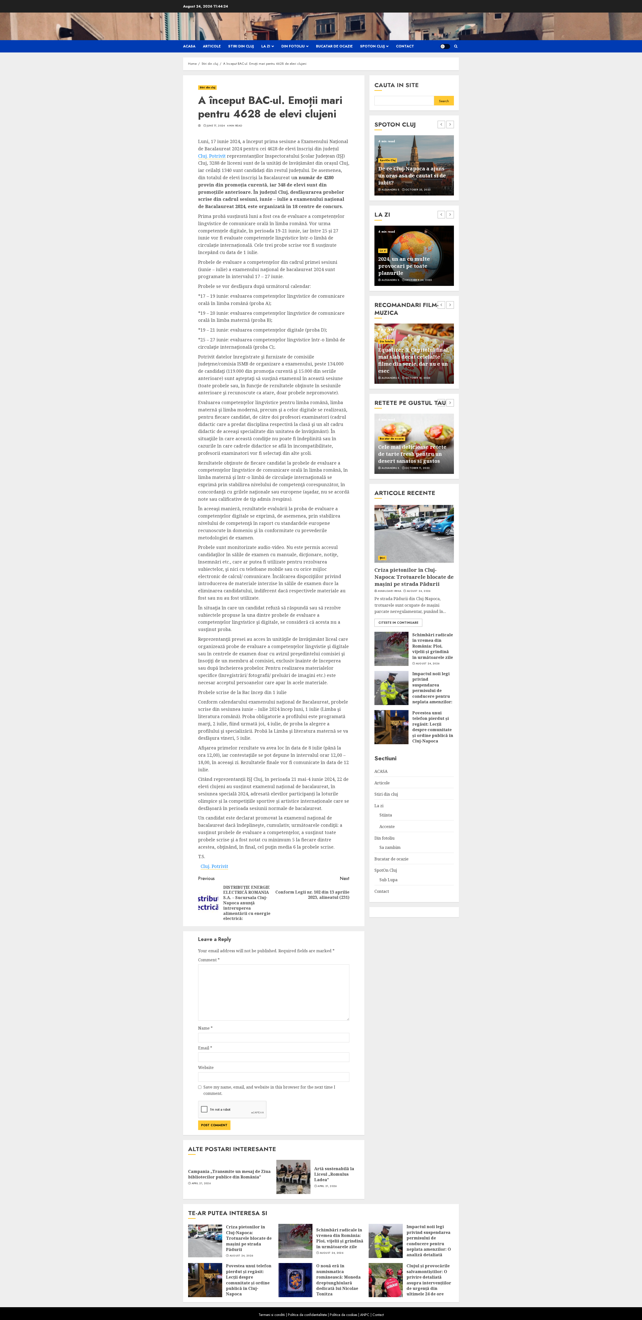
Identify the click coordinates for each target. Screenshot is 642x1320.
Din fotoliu (293, 46)
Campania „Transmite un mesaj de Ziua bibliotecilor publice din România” (229, 1174)
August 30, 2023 (417, 378)
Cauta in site (396, 85)
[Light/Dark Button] (445, 46)
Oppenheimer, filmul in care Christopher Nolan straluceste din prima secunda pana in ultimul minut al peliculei (409, 356)
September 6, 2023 (418, 190)
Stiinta (385, 815)
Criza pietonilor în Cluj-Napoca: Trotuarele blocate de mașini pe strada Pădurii (414, 577)
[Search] (456, 46)
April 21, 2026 (201, 1183)
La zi (265, 46)
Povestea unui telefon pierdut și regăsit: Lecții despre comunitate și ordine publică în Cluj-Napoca (432, 727)
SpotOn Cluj (372, 46)
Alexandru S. (390, 190)
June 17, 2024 (216, 126)
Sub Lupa (388, 880)
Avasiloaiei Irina (389, 591)
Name (205, 1028)
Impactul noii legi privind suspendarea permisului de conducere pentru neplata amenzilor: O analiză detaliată (432, 690)
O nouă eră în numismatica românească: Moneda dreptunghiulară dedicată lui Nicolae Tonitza (338, 1280)
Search (444, 101)
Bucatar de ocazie (334, 46)
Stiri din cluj (241, 46)
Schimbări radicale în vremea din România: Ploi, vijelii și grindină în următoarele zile (432, 646)
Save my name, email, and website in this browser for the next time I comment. (269, 1090)
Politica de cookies (343, 1314)
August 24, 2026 (419, 591)
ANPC (364, 1314)
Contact (405, 46)
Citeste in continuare (398, 622)
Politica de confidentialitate (307, 1314)
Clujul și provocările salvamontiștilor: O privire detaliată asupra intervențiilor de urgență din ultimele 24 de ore (429, 1280)
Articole (212, 46)
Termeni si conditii (272, 1314)
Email (205, 1048)
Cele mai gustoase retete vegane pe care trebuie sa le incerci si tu (412, 454)
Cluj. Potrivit (212, 156)
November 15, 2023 (418, 280)
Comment (209, 960)
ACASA (189, 46)
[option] (414, 165)
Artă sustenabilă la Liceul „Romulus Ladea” (334, 1174)
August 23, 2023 (417, 468)
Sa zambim (389, 847)
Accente (385, 258)
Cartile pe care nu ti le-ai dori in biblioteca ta (411, 269)
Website (206, 1067)
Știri (382, 558)
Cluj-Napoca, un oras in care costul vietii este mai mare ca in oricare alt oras (413, 175)
